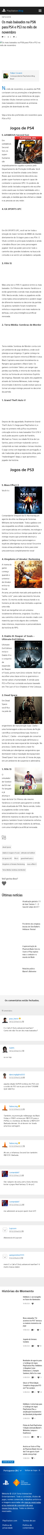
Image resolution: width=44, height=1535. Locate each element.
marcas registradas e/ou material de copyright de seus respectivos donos (21, 1505)
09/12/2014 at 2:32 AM (16, 1204)
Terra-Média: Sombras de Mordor (14, 870)
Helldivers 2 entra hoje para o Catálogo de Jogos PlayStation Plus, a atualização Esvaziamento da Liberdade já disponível (32, 1409)
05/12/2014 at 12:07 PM (17, 1146)
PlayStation (15, 10)
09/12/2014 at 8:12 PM (16, 1231)
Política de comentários (28, 1526)
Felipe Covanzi (16, 73)
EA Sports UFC (7, 858)
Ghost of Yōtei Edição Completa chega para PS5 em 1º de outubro (32, 1385)
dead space (6, 847)
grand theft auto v (27, 858)
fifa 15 (16, 858)
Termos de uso (29, 1520)
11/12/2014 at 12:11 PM (16, 1258)
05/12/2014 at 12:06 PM (17, 1109)
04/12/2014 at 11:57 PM (16, 1051)
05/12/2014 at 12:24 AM (17, 1077)
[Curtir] (33, 1303)
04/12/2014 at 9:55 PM (16, 1021)
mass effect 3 (31, 864)
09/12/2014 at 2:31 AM (16, 1175)
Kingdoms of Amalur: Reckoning (13, 864)
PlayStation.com (9, 1520)
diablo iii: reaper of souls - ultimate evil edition (18, 853)
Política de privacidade (7, 1526)
